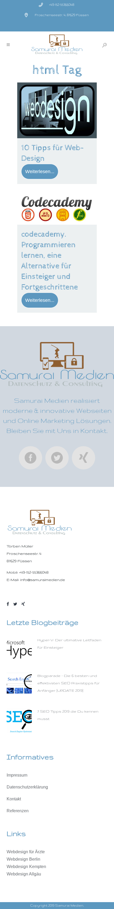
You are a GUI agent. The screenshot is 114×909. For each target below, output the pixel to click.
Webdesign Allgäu (24, 874)
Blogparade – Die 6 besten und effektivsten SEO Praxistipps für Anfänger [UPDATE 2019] (68, 683)
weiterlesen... (39, 171)
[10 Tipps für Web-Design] (57, 110)
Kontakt (14, 799)
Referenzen (18, 811)
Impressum (17, 775)
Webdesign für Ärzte (26, 852)
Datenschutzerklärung (27, 787)
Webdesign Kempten (26, 866)
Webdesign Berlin (23, 859)
